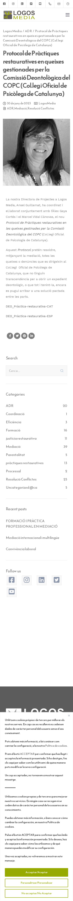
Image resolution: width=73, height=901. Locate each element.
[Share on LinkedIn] (31, 336)
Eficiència (13, 422)
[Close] (69, 715)
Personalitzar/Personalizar (36, 883)
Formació (13, 430)
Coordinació (15, 413)
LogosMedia (47, 104)
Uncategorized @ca (21, 487)
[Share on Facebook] (10, 336)
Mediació (20, 109)
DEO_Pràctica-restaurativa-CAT (29, 306)
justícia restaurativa (21, 438)
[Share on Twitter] (17, 336)
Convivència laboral (21, 549)
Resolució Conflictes (40, 109)
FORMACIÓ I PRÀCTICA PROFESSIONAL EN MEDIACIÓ (32, 523)
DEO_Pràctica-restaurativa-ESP (29, 316)
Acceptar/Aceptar (37, 872)
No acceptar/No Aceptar (36, 893)
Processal (13, 471)
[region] (36, 806)
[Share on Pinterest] (24, 336)
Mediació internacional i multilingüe (32, 537)
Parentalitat (15, 454)
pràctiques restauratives (25, 462)
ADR (10, 109)
